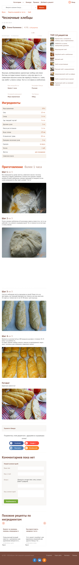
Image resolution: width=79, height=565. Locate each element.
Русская (34, 88)
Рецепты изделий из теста (16, 12)
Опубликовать (11, 501)
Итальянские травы (9, 136)
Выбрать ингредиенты (34, 7)
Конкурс (29, 2)
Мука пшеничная (8, 108)
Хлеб (29, 12)
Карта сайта (58, 555)
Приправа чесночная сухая (11, 140)
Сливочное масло (8, 156)
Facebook (18, 443)
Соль (4, 112)
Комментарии (5, 36)
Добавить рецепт (47, 2)
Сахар (5, 116)
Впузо (3, 12)
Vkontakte (17, 448)
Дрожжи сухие (7, 124)
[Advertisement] (24, 272)
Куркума (5, 144)
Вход (73, 2)
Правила (36, 2)
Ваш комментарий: (10, 492)
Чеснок (5, 148)
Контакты (67, 555)
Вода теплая (7, 132)
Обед (34, 97)
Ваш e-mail (7, 474)
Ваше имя (7, 468)
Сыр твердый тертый (9, 120)
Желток (5, 152)
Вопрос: (6, 480)
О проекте (49, 555)
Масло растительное (9, 128)
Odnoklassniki (33, 448)
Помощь (74, 555)
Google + (33, 443)
